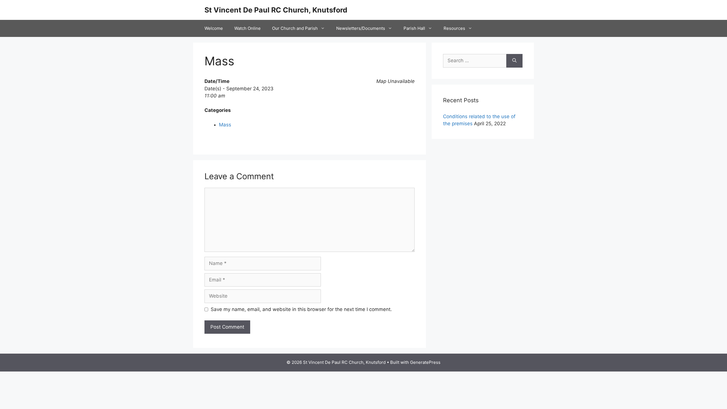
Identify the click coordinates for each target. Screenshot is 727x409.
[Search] (514, 61)
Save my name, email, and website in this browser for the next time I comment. (301, 309)
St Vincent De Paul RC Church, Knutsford (275, 10)
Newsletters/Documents (360, 28)
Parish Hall (414, 28)
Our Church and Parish (295, 28)
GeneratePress (425, 362)
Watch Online (247, 28)
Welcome (213, 28)
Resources (454, 28)
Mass (225, 125)
